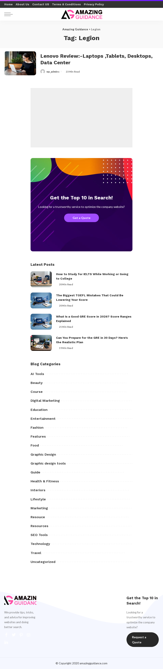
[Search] (154, 14)
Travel (36, 553)
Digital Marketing (45, 401)
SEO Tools (39, 535)
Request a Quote (139, 639)
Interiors (38, 490)
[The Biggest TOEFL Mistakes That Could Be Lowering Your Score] (41, 300)
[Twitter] (14, 635)
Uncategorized (43, 562)
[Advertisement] (81, 117)
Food (35, 445)
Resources (39, 526)
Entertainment (43, 419)
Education (39, 410)
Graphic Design (43, 454)
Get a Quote (81, 218)
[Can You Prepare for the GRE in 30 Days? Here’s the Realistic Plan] (41, 343)
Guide (35, 472)
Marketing (39, 508)
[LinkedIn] (6, 642)
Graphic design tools (48, 463)
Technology (40, 544)
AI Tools (37, 374)
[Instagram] (29, 635)
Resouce (38, 517)
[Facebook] (6, 635)
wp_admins (52, 71)
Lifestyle (38, 499)
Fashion (37, 427)
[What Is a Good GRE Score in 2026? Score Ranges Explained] (41, 322)
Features (38, 436)
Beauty (37, 383)
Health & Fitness (45, 481)
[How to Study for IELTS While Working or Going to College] (41, 279)
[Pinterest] (21, 635)
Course (37, 392)
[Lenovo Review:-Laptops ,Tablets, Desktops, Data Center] (20, 63)
